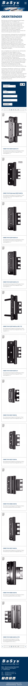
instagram (10, 678)
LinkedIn (14, 678)
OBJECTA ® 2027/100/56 (10, 415)
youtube (7, 678)
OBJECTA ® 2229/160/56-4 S (11, 282)
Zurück (4, 110)
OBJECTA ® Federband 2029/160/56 (13, 193)
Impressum (19, 684)
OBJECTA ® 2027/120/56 (10, 459)
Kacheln (23, 84)
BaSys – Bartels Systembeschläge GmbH (10, 3)
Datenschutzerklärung (11, 684)
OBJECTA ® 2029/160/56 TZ (10, 148)
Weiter (23, 110)
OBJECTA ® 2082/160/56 (10, 592)
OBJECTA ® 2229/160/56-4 (10, 237)
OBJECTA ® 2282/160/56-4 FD (11, 637)
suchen (6, 104)
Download (3, 114)
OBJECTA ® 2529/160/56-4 (10, 370)
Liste (21, 84)
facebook (3, 678)
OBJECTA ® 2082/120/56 (10, 504)
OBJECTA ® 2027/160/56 (10, 548)
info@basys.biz (8, 674)
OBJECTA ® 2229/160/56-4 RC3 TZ (12, 326)
